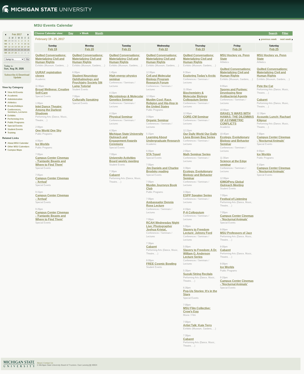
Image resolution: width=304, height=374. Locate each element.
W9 (5, 53)
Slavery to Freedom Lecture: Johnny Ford (197, 231)
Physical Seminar (120, 116)
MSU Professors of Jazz (236, 232)
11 (28, 44)
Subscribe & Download (16, 74)
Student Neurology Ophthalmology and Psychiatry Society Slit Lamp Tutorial (87, 80)
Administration (15, 99)
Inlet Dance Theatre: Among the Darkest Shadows (48, 110)
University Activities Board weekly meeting (124, 159)
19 (9, 50)
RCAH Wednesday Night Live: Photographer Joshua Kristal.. (162, 226)
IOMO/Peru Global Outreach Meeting (232, 183)
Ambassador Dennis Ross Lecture (160, 204)
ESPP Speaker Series (197, 195)
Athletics (12, 102)
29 (9, 41)
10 (25, 44)
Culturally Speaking (85, 99)
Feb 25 (274, 49)
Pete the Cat (265, 86)
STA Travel (153, 154)
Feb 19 (52, 49)
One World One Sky (48, 130)
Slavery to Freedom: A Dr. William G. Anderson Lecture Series (200, 253)
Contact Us (48, 363)
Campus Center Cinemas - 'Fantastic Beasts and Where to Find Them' (52, 161)
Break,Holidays (15, 106)
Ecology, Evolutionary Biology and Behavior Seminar (198, 175)
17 (25, 47)
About (39, 363)
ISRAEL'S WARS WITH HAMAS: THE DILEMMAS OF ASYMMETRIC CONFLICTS (237, 118)
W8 (5, 50)
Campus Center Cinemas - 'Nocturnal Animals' (237, 217)
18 (28, 47)
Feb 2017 (17, 34)
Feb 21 (126, 49)
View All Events (15, 92)
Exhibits (12, 115)
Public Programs (16, 122)
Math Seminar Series (197, 154)
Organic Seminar (157, 120)
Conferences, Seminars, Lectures (17, 111)
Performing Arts (16, 119)
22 (19, 50)
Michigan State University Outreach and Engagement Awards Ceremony (126, 139)
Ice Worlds (42, 144)
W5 (5, 41)
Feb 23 (200, 49)
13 (12, 47)
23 (22, 50)
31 (16, 41)
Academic (13, 95)
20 (12, 50)
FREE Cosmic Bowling (161, 263)
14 (16, 47)
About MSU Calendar (18, 143)
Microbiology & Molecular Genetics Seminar (126, 98)
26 (9, 53)
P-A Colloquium (193, 212)
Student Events (15, 129)
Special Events (15, 126)
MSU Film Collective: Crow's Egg (197, 309)
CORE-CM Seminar (195, 116)
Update (17, 77)
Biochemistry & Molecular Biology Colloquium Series (195, 96)
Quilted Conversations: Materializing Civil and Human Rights (50, 59)
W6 (5, 44)
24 (25, 50)
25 (28, 50)
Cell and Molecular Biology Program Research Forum (158, 79)
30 (12, 41)
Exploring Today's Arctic (199, 75)
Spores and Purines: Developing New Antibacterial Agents (234, 93)
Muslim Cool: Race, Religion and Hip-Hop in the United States (162, 103)
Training (11, 132)
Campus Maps (15, 150)
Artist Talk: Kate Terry (197, 325)
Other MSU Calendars (18, 146)
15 (19, 47)
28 (16, 53)
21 (16, 50)
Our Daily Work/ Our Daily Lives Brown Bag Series (200, 135)
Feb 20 (89, 49)
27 (12, 53)
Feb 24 (237, 49)
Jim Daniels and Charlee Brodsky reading (162, 169)
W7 (5, 47)
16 (22, 47)
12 (9, 47)
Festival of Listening (233, 198)
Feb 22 (163, 49)
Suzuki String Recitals (198, 273)
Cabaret (114, 174)
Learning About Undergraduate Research (163, 139)
